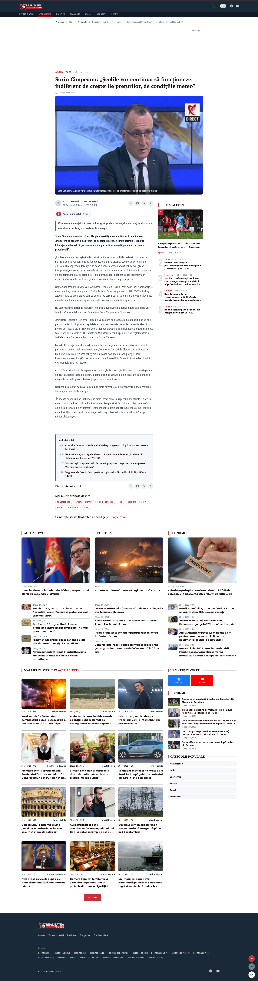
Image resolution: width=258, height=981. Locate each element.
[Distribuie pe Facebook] (137, 203)
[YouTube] (237, 6)
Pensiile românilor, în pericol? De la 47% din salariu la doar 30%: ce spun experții (206, 610)
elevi (143, 501)
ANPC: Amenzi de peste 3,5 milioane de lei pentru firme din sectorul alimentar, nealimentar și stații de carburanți (205, 636)
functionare (63, 501)
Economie (169, 275)
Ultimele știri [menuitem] (26, 14)
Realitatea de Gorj (155, 957)
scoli (59, 507)
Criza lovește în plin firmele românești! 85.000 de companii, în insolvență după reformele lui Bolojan (200, 592)
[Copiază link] (131, 203)
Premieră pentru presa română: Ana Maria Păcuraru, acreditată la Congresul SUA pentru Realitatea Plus (43, 776)
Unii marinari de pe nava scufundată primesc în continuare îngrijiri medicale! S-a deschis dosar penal (140, 884)
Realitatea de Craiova (66, 957)
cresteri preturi (83, 501)
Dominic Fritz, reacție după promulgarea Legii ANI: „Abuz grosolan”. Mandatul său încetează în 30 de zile (127, 648)
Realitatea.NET (44, 953)
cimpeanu (73, 507)
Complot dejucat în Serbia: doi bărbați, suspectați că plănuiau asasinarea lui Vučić (106, 447)
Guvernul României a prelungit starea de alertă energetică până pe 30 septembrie (139, 828)
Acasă (61, 22)
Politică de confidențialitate (78, 935)
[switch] (223, 6)
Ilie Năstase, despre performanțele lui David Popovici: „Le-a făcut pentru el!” (183, 265)
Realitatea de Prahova (180, 953)
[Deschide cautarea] (213, 6)
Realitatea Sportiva (62, 953)
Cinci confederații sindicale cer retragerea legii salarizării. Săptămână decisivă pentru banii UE (183, 283)
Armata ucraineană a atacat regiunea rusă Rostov (127, 590)
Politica (168, 291)
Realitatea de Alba (201, 953)
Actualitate (82, 22)
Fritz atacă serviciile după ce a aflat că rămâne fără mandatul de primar (43, 882)
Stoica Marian (59, 711)
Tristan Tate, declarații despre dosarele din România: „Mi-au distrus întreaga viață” (89, 774)
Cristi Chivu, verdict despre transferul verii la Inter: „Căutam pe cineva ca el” (139, 720)
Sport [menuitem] (114, 14)
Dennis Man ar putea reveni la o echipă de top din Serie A (182, 311)
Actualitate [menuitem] (45, 14)
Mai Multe (92, 897)
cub (86, 507)
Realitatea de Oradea (135, 957)
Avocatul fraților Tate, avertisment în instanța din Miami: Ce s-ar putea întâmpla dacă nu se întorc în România (92, 830)
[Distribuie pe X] (150, 203)
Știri (70, 22)
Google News (118, 517)
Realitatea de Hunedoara (113, 957)
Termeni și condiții (56, 935)
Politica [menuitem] (60, 14)
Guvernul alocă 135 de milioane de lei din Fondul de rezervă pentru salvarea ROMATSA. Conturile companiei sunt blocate (207, 652)
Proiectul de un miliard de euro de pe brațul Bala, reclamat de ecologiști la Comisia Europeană (91, 720)
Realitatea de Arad (85, 201)
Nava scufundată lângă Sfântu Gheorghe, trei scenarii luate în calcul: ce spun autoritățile (60, 655)
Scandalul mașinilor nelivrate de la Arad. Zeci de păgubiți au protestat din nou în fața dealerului (140, 774)
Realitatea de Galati (159, 953)
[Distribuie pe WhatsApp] (144, 203)
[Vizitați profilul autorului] (58, 203)
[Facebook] (232, 6)
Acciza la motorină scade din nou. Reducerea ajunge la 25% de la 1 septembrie (206, 622)
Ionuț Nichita (156, 711)
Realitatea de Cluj (97, 953)
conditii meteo (105, 501)
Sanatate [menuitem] (102, 14)
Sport (161, 252)
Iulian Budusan (155, 820)
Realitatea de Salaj (46, 957)
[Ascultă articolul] (251, 958)
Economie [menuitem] (75, 14)
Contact (41, 935)
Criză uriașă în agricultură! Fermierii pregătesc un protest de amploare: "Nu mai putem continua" (105, 465)
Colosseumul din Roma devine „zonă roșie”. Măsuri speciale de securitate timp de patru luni (42, 828)
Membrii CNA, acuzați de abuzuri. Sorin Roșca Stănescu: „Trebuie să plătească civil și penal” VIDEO (103, 456)
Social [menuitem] (88, 14)
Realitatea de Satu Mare (89, 957)
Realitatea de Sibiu (140, 953)
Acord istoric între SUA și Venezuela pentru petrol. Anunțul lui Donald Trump (126, 622)
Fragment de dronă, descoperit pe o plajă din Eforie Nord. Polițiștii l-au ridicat (105, 474)
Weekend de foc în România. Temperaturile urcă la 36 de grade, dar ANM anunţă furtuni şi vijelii (44, 720)
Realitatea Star (80, 953)
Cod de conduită (101, 935)
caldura (132, 501)
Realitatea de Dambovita (118, 953)
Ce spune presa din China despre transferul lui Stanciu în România (179, 245)
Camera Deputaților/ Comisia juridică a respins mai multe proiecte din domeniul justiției (89, 882)
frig (120, 501)
